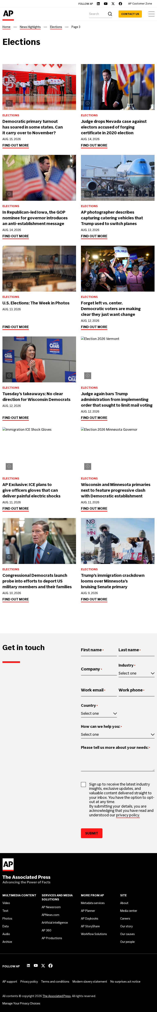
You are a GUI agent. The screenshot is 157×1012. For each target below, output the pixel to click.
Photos (7, 919)
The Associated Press (57, 996)
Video (6, 903)
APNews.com (50, 915)
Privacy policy (29, 982)
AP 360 (46, 930)
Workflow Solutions (94, 934)
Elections (56, 27)
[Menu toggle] (151, 14)
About (124, 903)
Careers (125, 919)
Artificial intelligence (55, 923)
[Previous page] (83, 619)
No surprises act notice (125, 982)
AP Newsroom (51, 907)
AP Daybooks (89, 919)
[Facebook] (120, 3)
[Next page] (93, 619)
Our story (126, 926)
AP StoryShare (90, 926)
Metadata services (93, 903)
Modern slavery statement (90, 982)
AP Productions (52, 938)
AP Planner (88, 911)
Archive (7, 942)
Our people (127, 942)
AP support (9, 982)
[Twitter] (113, 3)
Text (5, 911)
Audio (6, 934)
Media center (128, 911)
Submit (91, 833)
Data (5, 926)
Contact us (130, 14)
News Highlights (30, 27)
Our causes (127, 934)
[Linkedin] (98, 3)
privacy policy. (128, 815)
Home (6, 27)
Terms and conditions (55, 982)
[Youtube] (106, 3)
